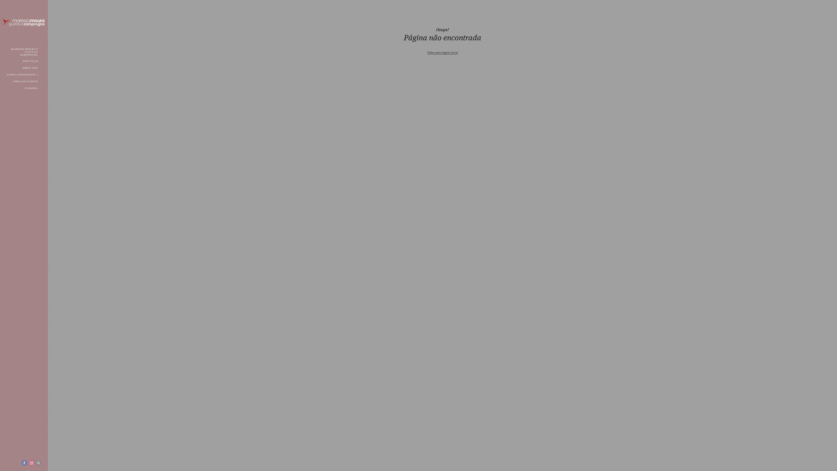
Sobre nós (30, 68)
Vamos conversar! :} (22, 74)
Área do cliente (26, 81)
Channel (31, 88)
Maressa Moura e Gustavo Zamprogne (24, 52)
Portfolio (30, 61)
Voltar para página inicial (442, 52)
